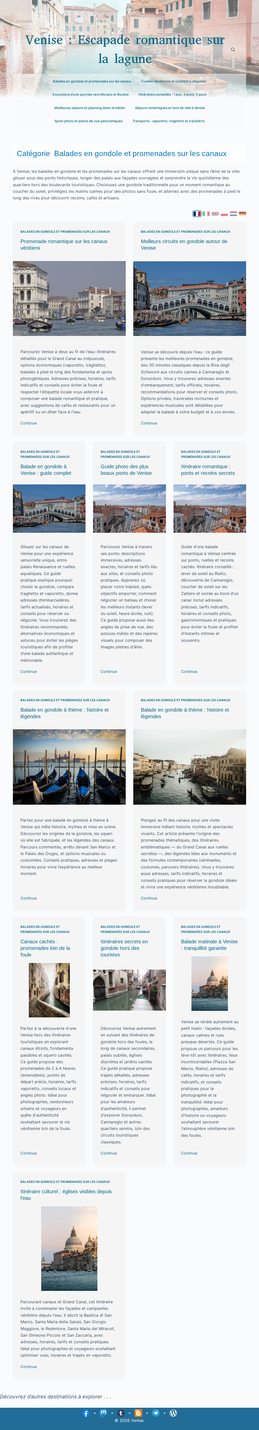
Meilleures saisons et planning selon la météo (89, 108)
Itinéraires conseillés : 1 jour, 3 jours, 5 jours (172, 94)
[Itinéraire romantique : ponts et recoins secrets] (210, 508)
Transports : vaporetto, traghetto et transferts (169, 121)
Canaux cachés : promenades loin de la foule (45, 948)
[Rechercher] (233, 49)
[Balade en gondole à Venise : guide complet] (49, 508)
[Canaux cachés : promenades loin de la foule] (49, 990)
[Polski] (224, 213)
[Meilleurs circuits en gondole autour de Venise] (189, 298)
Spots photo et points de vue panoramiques (88, 121)
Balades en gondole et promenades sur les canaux (92, 81)
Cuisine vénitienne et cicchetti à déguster (173, 81)
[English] (215, 214)
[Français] (197, 213)
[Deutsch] (242, 214)
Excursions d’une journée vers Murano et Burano (91, 94)
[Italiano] (206, 213)
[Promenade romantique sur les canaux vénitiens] (69, 298)
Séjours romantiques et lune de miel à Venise (170, 108)
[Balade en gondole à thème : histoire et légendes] (69, 767)
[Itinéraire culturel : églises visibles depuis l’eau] (69, 1248)
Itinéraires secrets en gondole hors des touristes (124, 948)
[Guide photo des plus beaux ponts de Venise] (129, 508)
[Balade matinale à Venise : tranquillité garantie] (210, 983)
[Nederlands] (233, 213)
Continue (28, 423)
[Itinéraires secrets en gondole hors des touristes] (129, 990)
